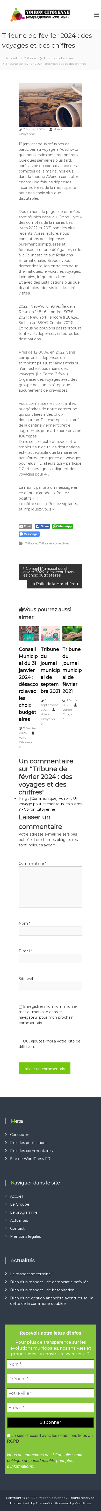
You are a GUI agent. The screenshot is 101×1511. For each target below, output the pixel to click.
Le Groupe (19, 1204)
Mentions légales (25, 1236)
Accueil (16, 1196)
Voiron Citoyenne (26, 742)
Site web (26, 978)
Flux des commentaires (31, 1150)
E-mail (25, 951)
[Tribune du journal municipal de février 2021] (72, 633)
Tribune (30, 58)
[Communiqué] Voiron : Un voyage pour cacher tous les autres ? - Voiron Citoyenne (50, 804)
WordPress (83, 1503)
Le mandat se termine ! (31, 1274)
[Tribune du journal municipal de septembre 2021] (51, 633)
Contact (17, 1228)
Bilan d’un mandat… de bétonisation (42, 1290)
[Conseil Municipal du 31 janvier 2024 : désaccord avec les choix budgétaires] (29, 633)
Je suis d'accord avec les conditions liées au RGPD (50, 1438)
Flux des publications (28, 1142)
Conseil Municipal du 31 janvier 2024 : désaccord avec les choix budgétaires (28, 684)
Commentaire (32, 863)
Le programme (24, 1212)
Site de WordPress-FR (30, 1158)
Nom (24, 923)
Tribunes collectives (59, 58)
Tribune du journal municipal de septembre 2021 (50, 670)
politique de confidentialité (31, 1460)
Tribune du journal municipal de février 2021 (72, 670)
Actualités (19, 1220)
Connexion (19, 1134)
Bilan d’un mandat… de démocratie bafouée (49, 1282)
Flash (26, 1503)
